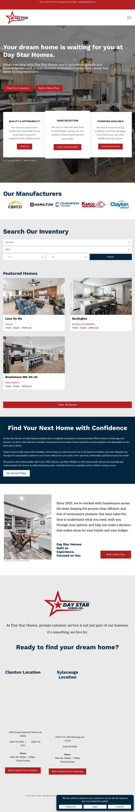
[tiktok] (25, 777)
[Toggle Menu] (129, 17)
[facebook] (21, 777)
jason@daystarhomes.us (87, 2)
